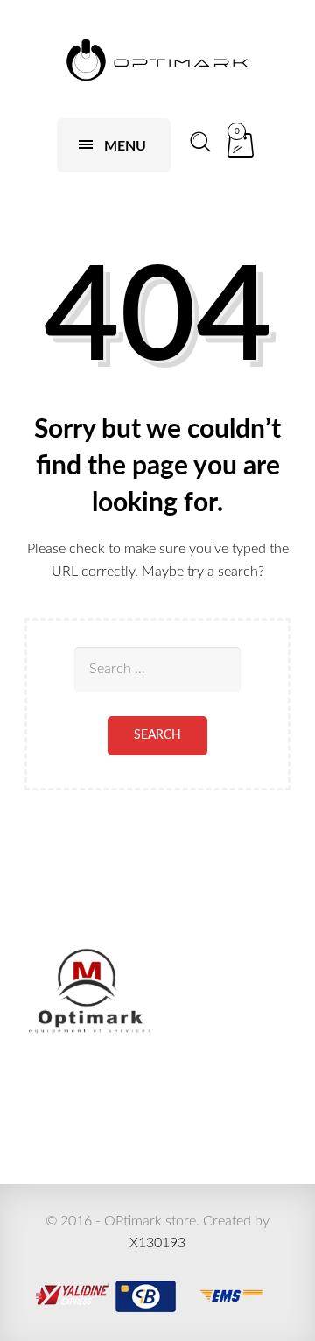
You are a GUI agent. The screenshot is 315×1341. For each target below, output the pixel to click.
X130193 (158, 1243)
